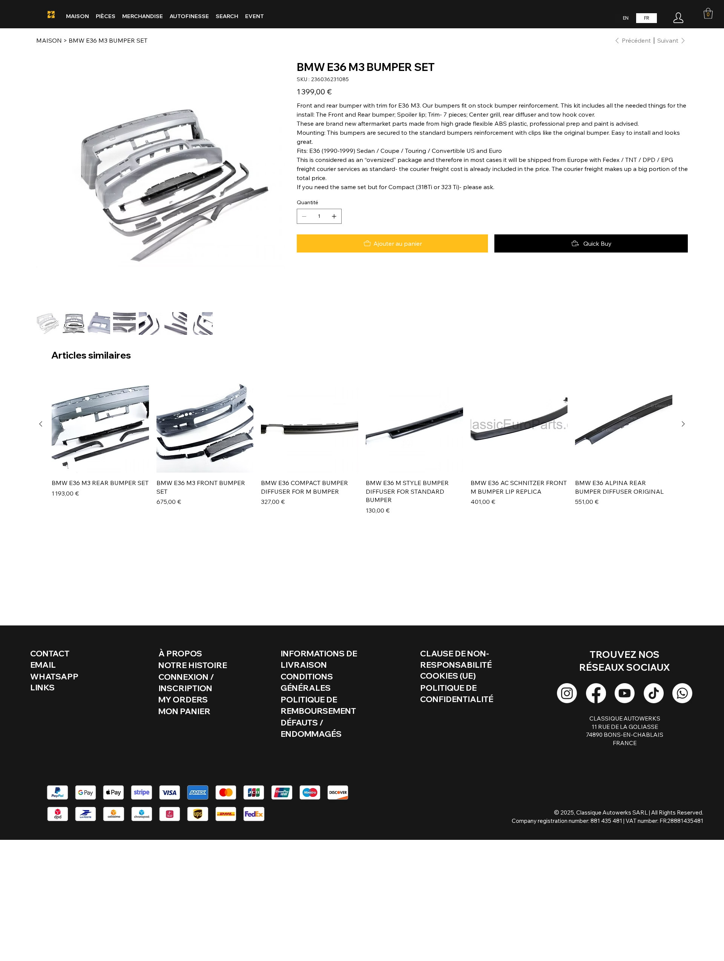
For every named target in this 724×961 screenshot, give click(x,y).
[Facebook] (596, 693)
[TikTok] (654, 693)
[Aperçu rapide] (100, 424)
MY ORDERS (183, 699)
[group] (362, 449)
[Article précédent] (40, 423)
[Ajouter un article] (334, 216)
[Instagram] (567, 693)
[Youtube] (625, 693)
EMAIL (43, 665)
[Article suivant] (683, 423)
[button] (708, 13)
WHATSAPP (54, 676)
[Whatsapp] (682, 693)
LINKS (42, 687)
